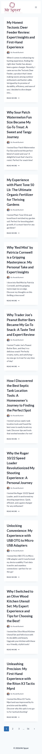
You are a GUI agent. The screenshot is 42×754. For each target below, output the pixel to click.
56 (28, 728)
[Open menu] (36, 7)
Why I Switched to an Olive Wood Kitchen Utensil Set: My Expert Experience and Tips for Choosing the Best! (20, 606)
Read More (13, 98)
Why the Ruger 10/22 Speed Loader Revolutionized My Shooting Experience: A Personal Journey (21, 468)
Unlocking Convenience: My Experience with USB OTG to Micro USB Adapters (20, 535)
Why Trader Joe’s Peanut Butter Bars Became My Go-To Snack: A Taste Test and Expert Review (21, 325)
